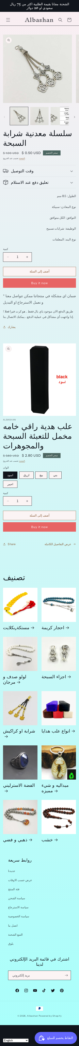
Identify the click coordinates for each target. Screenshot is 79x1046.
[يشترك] (66, 975)
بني (55, 475)
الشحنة (22, 158)
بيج (41, 475)
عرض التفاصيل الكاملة (58, 544)
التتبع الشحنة (15, 934)
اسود (10, 475)
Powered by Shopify (50, 1015)
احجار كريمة (53, 627)
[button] (8, 19)
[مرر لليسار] (4, 117)
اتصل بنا (13, 925)
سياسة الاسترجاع (18, 907)
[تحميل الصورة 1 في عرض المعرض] (19, 116)
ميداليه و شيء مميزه (55, 787)
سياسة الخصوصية (18, 916)
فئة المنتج (13, 889)
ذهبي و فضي (15, 839)
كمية (5, 249)
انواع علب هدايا (56, 730)
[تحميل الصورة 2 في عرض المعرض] (39, 116)
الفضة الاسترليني (19, 786)
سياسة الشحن (16, 898)
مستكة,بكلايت (16, 627)
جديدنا (11, 871)
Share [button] (12, 544)
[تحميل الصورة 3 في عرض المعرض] (60, 116)
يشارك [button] (12, 327)
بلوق (11, 943)
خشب (47, 839)
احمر (10, 484)
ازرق (26, 475)
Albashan (32, 1015)
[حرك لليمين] (74, 117)
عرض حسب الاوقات (20, 880)
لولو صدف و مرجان (14, 679)
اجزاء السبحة (54, 676)
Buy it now (39, 283)
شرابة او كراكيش (19, 732)
